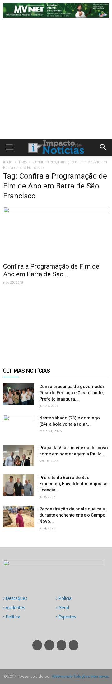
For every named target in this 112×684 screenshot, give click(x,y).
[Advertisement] (56, 80)
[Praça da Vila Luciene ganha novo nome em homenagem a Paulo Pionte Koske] (18, 455)
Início (7, 162)
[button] (103, 147)
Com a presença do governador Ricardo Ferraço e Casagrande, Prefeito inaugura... (72, 392)
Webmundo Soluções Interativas (80, 676)
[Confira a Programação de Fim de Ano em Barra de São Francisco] (56, 233)
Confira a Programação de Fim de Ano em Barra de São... (51, 270)
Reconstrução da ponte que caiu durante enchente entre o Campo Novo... (72, 515)
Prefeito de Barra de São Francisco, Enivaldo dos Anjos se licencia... (73, 483)
